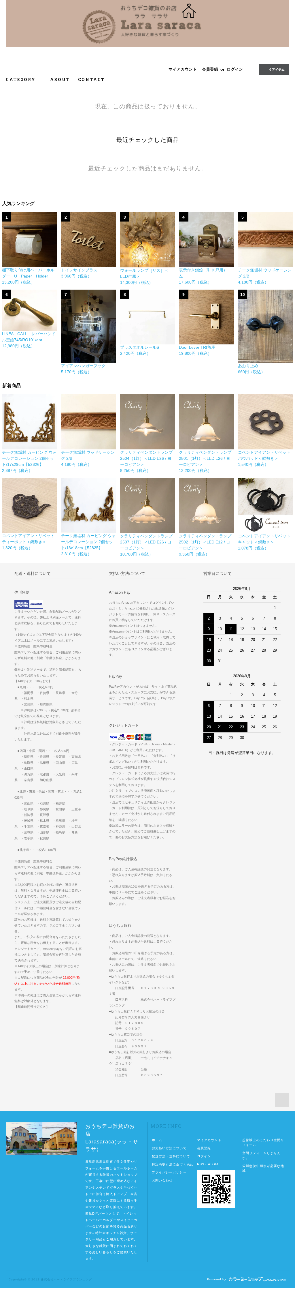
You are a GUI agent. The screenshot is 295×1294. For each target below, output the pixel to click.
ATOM (213, 1164)
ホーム (157, 1140)
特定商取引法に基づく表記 (173, 1164)
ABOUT (60, 79)
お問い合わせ (162, 1180)
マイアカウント (183, 69)
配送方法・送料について (171, 1156)
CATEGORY (21, 79)
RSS (200, 1164)
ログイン (235, 69)
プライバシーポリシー (169, 1172)
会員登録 (210, 69)
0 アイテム (277, 69)
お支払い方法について (169, 1148)
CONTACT (91, 79)
